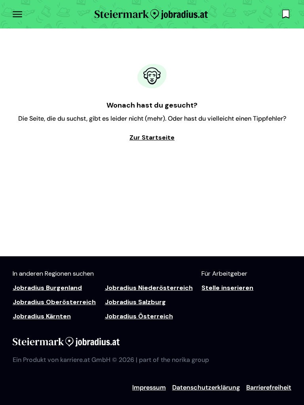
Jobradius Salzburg (135, 302)
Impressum (149, 387)
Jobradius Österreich (139, 316)
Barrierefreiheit (268, 387)
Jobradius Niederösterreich (149, 288)
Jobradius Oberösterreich (54, 302)
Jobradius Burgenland (47, 288)
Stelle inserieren (227, 288)
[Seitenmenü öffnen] (17, 14)
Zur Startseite (152, 137)
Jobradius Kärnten (42, 316)
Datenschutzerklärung (206, 387)
